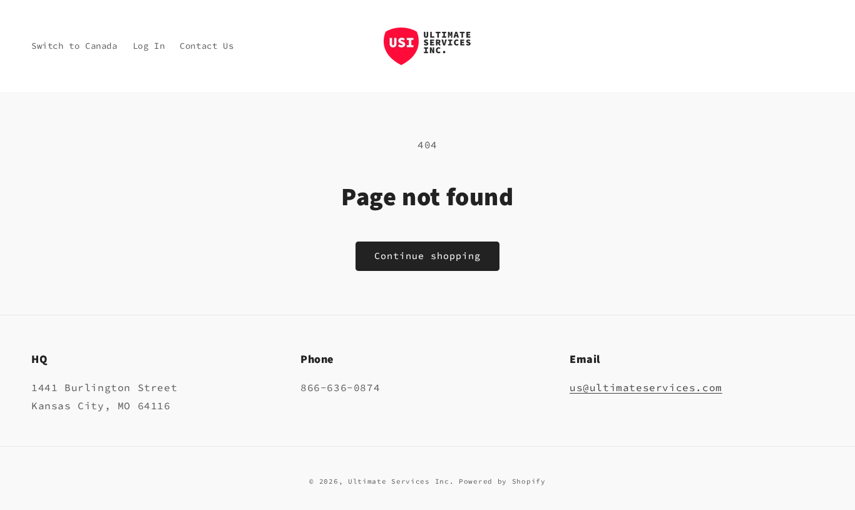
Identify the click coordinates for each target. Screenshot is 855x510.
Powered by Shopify (502, 481)
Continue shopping (427, 256)
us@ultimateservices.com (646, 387)
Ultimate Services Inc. (401, 481)
